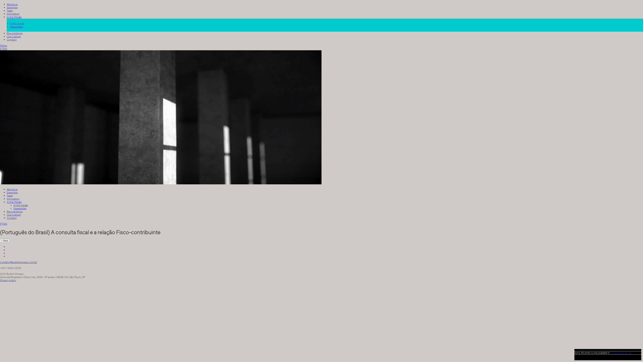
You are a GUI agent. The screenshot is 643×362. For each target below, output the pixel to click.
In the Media (14, 17)
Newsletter (16, 26)
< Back (4, 240)
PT (1, 48)
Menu (3, 45)
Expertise (12, 7)
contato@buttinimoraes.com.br (18, 262)
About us (12, 4)
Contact (12, 39)
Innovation (13, 13)
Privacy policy (8, 280)
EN (5, 48)
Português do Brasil (620, 352)
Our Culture (14, 36)
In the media (17, 23)
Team (10, 10)
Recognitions (15, 33)
